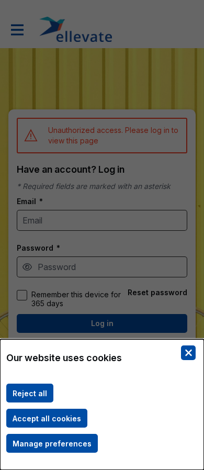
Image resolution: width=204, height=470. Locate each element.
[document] (102, 404)
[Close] (188, 352)
